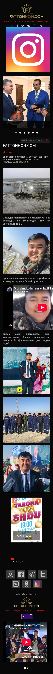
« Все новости (9, 152)
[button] (25, 668)
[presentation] (14, 500)
